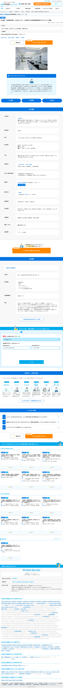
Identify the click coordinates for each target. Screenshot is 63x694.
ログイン (57, 4)
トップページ (2, 8)
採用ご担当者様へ (47, 1)
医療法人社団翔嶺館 (10, 268)
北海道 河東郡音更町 (22, 182)
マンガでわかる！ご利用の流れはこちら (31, 400)
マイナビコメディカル (3, 11)
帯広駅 (26, 194)
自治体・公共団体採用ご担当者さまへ (17, 683)
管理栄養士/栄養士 (44, 684)
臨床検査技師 (22, 684)
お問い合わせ (46, 683)
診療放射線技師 (36, 684)
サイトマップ (52, 683)
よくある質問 (59, 683)
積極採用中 (18, 37)
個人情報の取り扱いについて (31, 683)
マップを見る (21, 184)
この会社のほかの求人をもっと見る (31, 319)
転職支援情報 (38, 8)
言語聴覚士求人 (17, 11)
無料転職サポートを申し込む (42, 4)
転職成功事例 (28, 8)
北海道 (22, 11)
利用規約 (40, 683)
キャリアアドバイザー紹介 (47, 8)
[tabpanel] (31, 59)
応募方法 (52, 100)
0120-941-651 (25, 4)
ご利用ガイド (8, 8)
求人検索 (18, 8)
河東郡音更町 (27, 11)
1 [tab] (31, 69)
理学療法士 (5, 684)
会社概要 (31, 100)
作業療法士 (10, 684)
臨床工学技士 (29, 684)
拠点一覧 (57, 8)
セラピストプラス (52, 684)
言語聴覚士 (11, 11)
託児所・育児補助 (11, 37)
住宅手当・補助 (3, 37)
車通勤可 (22, 37)
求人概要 (11, 100)
